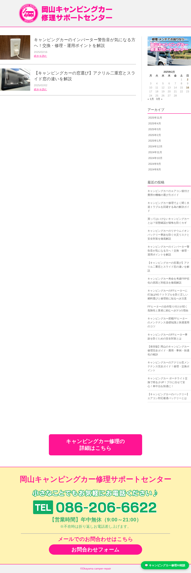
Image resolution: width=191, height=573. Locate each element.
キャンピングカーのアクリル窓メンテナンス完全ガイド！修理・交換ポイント (168, 366)
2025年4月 (154, 123)
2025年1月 (154, 140)
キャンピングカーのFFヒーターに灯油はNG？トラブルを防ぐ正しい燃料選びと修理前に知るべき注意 (168, 294)
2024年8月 (154, 169)
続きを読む (40, 56)
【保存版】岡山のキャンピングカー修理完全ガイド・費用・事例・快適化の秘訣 (168, 350)
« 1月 (151, 98)
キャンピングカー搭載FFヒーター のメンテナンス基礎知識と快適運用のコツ (168, 322)
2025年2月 (154, 135)
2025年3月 (154, 129)
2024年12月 (155, 146)
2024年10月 (155, 158)
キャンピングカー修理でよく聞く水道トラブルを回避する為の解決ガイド (168, 206)
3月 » (159, 98)
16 (187, 87)
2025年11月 (155, 117)
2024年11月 (155, 152)
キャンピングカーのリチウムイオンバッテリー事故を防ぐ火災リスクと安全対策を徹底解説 (168, 234)
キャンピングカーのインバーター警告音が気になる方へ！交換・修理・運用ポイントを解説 (168, 250)
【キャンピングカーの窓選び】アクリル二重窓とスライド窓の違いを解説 (168, 266)
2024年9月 (154, 163)
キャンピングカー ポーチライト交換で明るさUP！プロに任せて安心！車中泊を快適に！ (167, 382)
